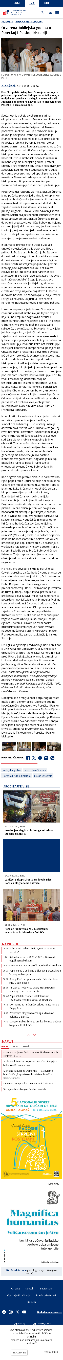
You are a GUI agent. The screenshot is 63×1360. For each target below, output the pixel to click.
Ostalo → (28, 1046)
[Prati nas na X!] (17, 1312)
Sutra (15, 1046)
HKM (16, 3)
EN (50, 12)
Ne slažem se (51, 1351)
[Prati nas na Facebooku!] (4, 1312)
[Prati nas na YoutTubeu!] (24, 1312)
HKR (47, 3)
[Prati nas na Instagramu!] (11, 1312)
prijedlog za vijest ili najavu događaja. (33, 1271)
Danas (4, 1046)
